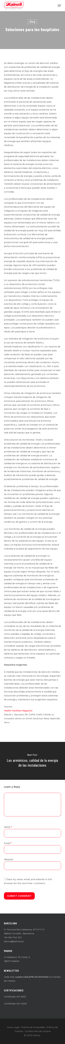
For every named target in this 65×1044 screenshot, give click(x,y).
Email (7, 843)
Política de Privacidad (33, 1027)
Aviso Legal (13, 1027)
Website (8, 859)
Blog (32, 21)
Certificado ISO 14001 (15, 1003)
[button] (59, 5)
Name (8, 827)
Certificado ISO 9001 (15, 996)
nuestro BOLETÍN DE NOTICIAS (31, 977)
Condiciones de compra (37, 1031)
